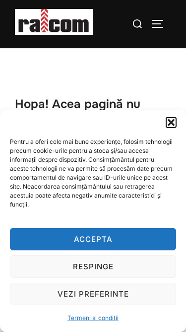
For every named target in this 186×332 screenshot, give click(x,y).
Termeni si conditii (93, 318)
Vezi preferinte (93, 294)
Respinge (93, 266)
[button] (171, 122)
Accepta (93, 239)
